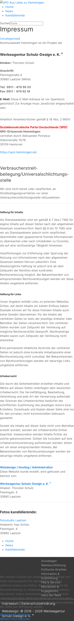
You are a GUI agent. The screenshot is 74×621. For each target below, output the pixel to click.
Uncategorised (10, 38)
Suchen (5, 23)
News (9, 11)
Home (9, 7)
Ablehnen (23, 614)
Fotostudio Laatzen (13, 520)
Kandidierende (15, 15)
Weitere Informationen (15, 619)
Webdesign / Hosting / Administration (26, 467)
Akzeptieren (8, 614)
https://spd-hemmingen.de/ (18, 152)
